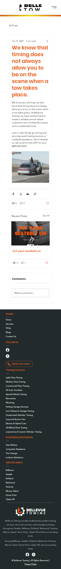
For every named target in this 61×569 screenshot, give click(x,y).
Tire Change (11, 453)
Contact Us (11, 336)
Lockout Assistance (14, 457)
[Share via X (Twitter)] (20, 194)
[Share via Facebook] (13, 194)
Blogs (8, 332)
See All (46, 215)
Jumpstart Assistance (15, 449)
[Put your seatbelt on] (30, 233)
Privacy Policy (31, 564)
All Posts (13, 25)
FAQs (8, 328)
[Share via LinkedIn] (27, 194)
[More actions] (47, 41)
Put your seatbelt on (27, 251)
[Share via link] (35, 194)
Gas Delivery (11, 445)
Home (8, 319)
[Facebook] (7, 350)
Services (9, 324)
